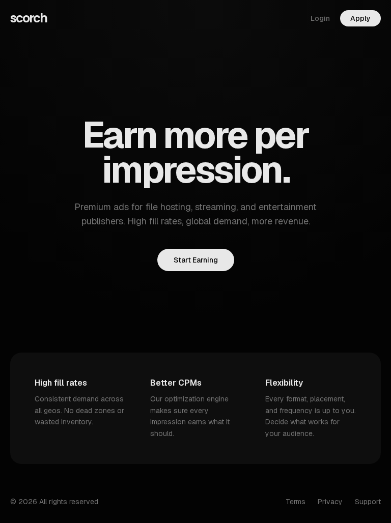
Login (320, 18)
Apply (360, 18)
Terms (295, 501)
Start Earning (196, 260)
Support (368, 501)
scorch (28, 18)
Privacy (330, 501)
